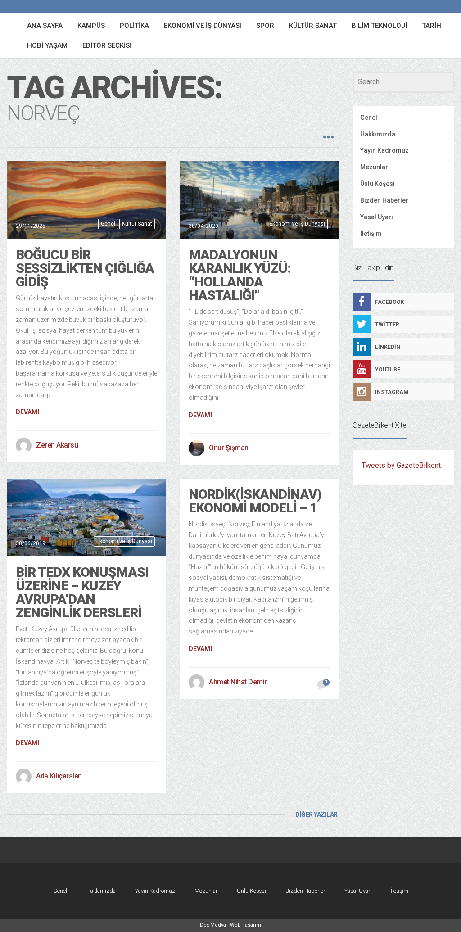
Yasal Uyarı (376, 217)
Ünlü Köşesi (377, 183)
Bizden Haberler (384, 200)
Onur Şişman (229, 447)
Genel (108, 224)
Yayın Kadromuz (384, 150)
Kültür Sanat (137, 224)
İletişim (371, 233)
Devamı (27, 412)
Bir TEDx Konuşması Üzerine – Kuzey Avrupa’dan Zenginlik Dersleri (82, 592)
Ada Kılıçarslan (59, 776)
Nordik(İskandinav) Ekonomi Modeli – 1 (255, 501)
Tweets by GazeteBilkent (401, 465)
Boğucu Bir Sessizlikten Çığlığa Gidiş (85, 268)
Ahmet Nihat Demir (238, 682)
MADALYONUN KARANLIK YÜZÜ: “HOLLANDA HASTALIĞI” (240, 275)
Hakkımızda (377, 134)
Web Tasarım (245, 925)
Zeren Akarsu (57, 445)
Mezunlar (374, 167)
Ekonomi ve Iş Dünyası (297, 224)
